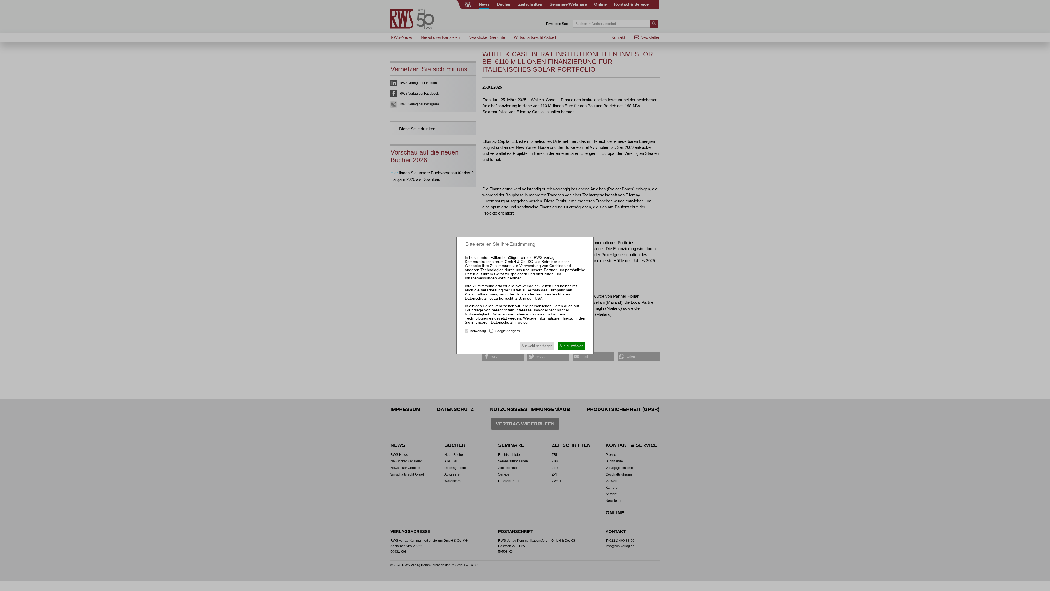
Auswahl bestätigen (536, 346)
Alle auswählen (571, 346)
